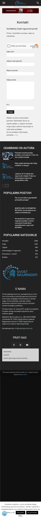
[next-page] (7, 185)
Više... (20, 516)
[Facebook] (14, 345)
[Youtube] (27, 345)
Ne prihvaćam (32, 512)
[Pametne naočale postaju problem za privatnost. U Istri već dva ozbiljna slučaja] (7, 156)
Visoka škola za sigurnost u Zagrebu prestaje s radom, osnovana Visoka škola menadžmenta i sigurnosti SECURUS (25, 223)
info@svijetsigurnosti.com (23, 328)
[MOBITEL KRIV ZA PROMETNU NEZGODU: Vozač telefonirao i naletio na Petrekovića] (7, 211)
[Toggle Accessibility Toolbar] (4, 513)
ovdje (16, 135)
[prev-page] (3, 185)
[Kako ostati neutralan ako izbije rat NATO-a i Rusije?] (7, 166)
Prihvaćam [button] (20, 512)
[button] (3, 3)
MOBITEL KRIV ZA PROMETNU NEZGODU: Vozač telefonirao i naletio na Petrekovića (25, 210)
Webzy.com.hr (23, 374)
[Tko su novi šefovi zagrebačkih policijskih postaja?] (7, 201)
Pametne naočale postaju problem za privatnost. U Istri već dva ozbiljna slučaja (26, 155)
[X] (20, 345)
